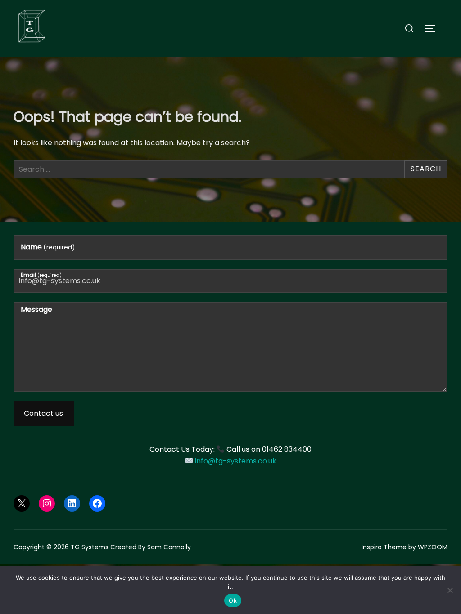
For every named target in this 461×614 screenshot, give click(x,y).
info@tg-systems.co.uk (235, 461)
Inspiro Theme (384, 547)
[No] (449, 590)
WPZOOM (432, 547)
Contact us (43, 413)
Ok (233, 600)
